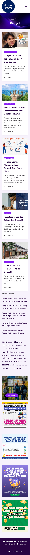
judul (13, 353)
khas (20, 355)
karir (8, 355)
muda (16, 361)
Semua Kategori (9, 544)
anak (4, 342)
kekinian (12, 355)
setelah (12, 365)
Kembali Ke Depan (9, 542)
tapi (23, 365)
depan (20, 345)
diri (2, 349)
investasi (6, 352)
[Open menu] (26, 6)
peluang (5, 365)
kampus (22, 352)
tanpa (20, 365)
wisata (18, 369)
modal (10, 361)
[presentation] (15, 40)
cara (12, 345)
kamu (4, 355)
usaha (10, 369)
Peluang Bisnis (9, 158)
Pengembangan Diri (10, 52)
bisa (20, 342)
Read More (8, 77)
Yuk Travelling (9, 104)
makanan (19, 358)
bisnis (4, 345)
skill (17, 365)
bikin (16, 342)
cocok (16, 345)
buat (9, 345)
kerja (16, 355)
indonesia (13, 348)
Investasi (7, 213)
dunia (5, 349)
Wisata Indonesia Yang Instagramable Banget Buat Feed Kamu (15, 110)
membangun (5, 361)
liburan (9, 358)
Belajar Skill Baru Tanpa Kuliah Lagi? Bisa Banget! (13, 59)
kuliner (4, 358)
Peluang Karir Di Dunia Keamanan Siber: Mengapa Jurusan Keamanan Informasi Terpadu (14, 316)
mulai (21, 361)
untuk (5, 368)
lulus (14, 358)
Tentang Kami (21, 544)
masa (24, 358)
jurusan (18, 353)
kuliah (23, 355)
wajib (13, 369)
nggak (24, 361)
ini (19, 349)
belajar (11, 342)
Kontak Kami (22, 542)
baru (9, 342)
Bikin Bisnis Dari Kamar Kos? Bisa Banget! (12, 269)
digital (24, 345)
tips (26, 365)
